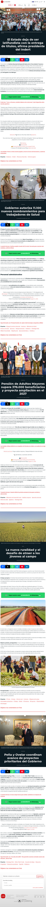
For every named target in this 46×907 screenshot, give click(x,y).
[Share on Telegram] (17, 59)
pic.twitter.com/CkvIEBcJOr (26, 297)
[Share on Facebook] (2, 59)
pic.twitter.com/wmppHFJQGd (27, 146)
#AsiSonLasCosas (8, 451)
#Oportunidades (40, 701)
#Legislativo (3, 864)
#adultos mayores (26, 497)
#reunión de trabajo (29, 862)
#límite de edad (4, 499)
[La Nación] (5, 2)
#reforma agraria (32, 156)
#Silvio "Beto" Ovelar (19, 862)
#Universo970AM (16, 459)
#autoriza (23, 326)
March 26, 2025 (32, 148)
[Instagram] (41, 897)
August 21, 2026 (34, 298)
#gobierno (11, 499)
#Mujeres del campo (34, 699)
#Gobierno (8, 156)
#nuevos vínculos (4, 328)
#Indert (14, 156)
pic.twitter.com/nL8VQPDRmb (28, 459)
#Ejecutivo (38, 862)
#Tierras (8, 699)
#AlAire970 (12, 134)
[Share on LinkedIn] (26, 59)
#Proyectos (33, 701)
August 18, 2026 (30, 829)
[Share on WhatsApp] (12, 59)
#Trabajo (16, 701)
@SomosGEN (23, 144)
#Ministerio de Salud (31, 326)
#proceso (12, 328)
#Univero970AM (16, 146)
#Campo (13, 699)
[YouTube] (44, 897)
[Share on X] (7, 59)
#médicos (32, 330)
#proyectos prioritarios (12, 864)
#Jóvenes (26, 699)
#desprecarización (20, 328)
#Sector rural (19, 699)
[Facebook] (35, 897)
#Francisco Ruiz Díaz (22, 156)
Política (23, 36)
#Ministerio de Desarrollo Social (13, 497)
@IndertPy (33, 134)
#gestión (21, 864)
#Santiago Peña (35, 328)
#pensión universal (36, 497)
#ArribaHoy (23, 143)
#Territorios (26, 701)
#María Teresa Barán (5, 330)
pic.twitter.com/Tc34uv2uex (30, 827)
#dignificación (14, 330)
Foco (23, 546)
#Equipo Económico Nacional (13, 326)
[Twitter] (38, 897)
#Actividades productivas (6, 701)
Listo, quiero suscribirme (38, 887)
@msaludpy (4, 293)
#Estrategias (3, 703)
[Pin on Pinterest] (22, 59)
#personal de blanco (24, 330)
